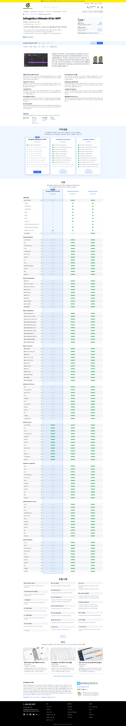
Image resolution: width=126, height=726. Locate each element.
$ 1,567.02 (100, 29)
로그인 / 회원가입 (93, 707)
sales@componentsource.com (30, 709)
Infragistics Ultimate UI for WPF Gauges (33, 626)
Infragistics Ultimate (82, 30)
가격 (52, 43)
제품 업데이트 (27, 666)
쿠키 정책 (70, 709)
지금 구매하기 (37, 172)
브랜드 (90, 11)
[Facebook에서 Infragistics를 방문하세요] (78, 689)
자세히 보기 (63, 169)
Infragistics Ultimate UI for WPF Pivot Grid (60, 608)
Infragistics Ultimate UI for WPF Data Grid (60, 585)
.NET (39, 22)
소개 (31, 46)
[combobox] (63, 7)
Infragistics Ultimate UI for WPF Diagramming (61, 599)
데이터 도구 (41, 11)
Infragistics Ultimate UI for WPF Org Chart (60, 601)
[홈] (23, 14)
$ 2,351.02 (100, 30)
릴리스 (43, 43)
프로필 (90, 717)
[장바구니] (102, 7)
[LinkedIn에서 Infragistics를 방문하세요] (79, 689)
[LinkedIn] (24, 714)
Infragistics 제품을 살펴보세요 (48, 697)
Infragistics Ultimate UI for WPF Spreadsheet (89, 597)
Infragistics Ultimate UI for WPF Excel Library (89, 596)
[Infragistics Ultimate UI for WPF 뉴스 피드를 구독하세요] (84, 644)
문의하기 (48, 709)
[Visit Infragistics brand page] (28, 37)
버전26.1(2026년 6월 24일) (28, 24)
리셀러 (96, 3)
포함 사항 (43, 46)
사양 (93, 33)
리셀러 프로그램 (50, 717)
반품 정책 (70, 714)
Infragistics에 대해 (53, 46)
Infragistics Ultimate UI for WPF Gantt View (88, 606)
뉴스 (100, 11)
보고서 (64, 11)
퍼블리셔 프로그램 (50, 714)
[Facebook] (30, 714)
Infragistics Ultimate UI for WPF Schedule (88, 608)
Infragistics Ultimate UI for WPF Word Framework (62, 622)
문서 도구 (48, 11)
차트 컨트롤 (33, 666)
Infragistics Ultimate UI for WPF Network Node (61, 592)
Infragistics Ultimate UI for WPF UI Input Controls (35, 610)
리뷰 (48, 43)
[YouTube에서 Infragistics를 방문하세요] (83, 689)
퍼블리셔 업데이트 (55, 666)
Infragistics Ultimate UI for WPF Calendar (88, 604)
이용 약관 (70, 717)
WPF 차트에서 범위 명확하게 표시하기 (34, 662)
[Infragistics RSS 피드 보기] (87, 689)
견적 (90, 712)
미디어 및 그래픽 (56, 11)
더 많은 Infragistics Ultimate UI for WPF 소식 (63, 676)
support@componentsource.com (31, 711)
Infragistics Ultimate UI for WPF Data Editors (61, 615)
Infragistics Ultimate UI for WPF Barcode (60, 629)
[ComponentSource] (28, 6)
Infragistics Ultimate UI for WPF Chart (87, 622)
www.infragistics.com (82, 686)
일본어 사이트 (49, 720)
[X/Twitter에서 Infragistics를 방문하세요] (81, 689)
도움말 (92, 3)
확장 (62, 636)
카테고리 (84, 11)
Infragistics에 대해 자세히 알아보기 (31, 697)
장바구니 (91, 709)
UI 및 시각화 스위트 (33, 14)
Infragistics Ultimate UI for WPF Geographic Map (90, 615)
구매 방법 (90, 33)
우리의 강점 (87, 3)
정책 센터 (70, 707)
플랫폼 (95, 11)
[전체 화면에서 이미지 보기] (36, 60)
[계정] (98, 7)
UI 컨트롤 (26, 11)
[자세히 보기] (90, 24)
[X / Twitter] (27, 714)
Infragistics (26, 22)
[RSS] (37, 714)
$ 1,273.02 (100, 24)
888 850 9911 (30, 704)
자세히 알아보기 (81, 1)
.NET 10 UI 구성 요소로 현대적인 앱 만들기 (90, 662)
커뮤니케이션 (33, 11)
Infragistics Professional (82, 29)
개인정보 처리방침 (72, 712)
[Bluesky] (34, 714)
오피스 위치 (49, 712)
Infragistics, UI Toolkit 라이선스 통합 (61, 662)
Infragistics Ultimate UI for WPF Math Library (89, 589)
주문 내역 (91, 714)
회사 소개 (48, 707)
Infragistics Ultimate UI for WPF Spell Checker (34, 633)
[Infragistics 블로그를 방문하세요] (85, 689)
